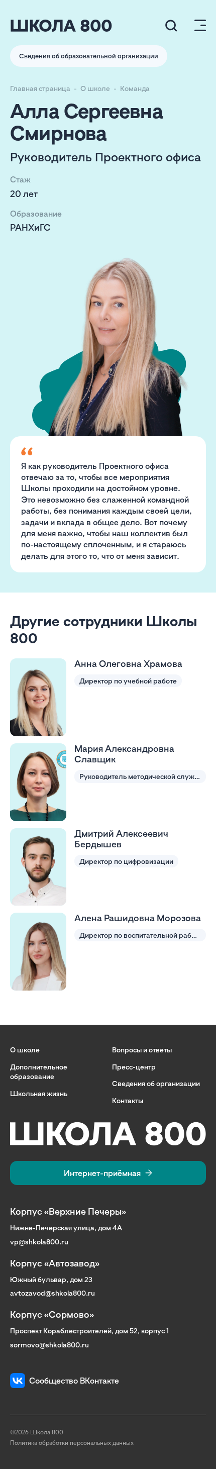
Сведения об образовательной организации (88, 56)
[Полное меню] (196, 26)
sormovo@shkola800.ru (49, 1344)
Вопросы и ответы (142, 1049)
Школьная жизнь (38, 1093)
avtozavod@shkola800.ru (52, 1293)
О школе (95, 88)
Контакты (127, 1100)
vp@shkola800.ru (39, 1241)
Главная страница (40, 88)
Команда (135, 88)
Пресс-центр (134, 1066)
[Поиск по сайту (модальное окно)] (171, 26)
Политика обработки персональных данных (72, 1442)
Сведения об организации (156, 1083)
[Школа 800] (61, 26)
